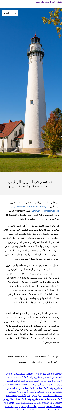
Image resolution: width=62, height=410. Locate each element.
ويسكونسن (22, 362)
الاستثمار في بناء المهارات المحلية (44, 362)
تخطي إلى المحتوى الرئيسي (48, 1)
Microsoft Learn (54, 406)
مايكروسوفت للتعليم (51, 384)
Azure (43, 399)
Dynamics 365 (54, 399)
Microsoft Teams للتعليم (15, 384)
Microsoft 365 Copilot (50, 402)
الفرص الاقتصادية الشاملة (17, 356)
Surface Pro (32, 373)
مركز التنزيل (24, 380)
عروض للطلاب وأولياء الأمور (37, 391)
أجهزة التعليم (34, 384)
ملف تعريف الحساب (41, 380)
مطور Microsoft (12, 402)
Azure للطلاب (16, 391)
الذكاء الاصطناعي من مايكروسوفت (44, 395)
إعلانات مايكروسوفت (10, 399)
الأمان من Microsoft (16, 395)
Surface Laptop (46, 373)
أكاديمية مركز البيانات (41, 356)
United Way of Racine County (31, 206)
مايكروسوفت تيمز (30, 402)
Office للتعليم (29, 388)
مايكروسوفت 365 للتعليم (49, 388)
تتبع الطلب (12, 380)
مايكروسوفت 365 (33, 377)
